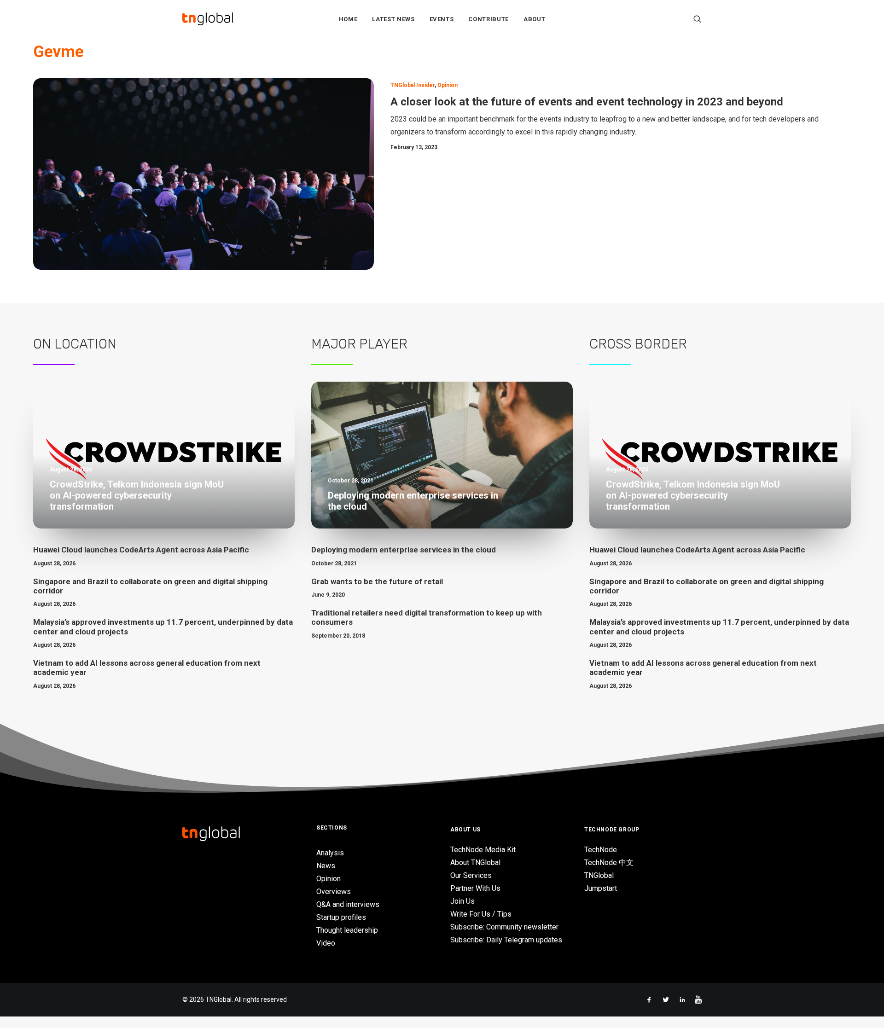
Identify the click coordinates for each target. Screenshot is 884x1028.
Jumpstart (600, 888)
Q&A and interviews (347, 904)
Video (325, 943)
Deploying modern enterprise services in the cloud (403, 549)
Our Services (471, 875)
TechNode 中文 (609, 862)
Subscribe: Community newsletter (504, 927)
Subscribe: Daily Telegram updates (506, 939)
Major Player (359, 344)
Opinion (447, 85)
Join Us (462, 901)
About (534, 19)
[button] (697, 19)
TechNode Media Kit (483, 849)
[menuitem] (348, 19)
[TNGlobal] (207, 18)
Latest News (393, 19)
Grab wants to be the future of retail (377, 581)
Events (442, 19)
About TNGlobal (475, 862)
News (325, 865)
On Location (74, 344)
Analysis (330, 852)
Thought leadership (347, 930)
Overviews (333, 891)
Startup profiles (341, 917)
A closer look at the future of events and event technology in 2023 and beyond (586, 101)
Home (348, 19)
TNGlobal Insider (412, 85)
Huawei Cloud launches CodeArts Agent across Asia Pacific (141, 549)
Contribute (488, 19)
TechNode (600, 849)
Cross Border (638, 344)
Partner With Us (475, 888)
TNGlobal (599, 875)
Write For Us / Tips (481, 914)
